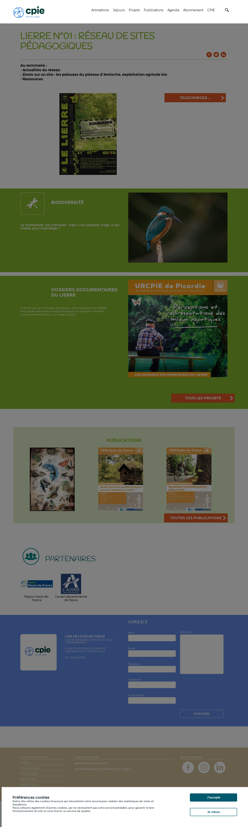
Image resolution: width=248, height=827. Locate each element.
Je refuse (213, 812)
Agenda (173, 10)
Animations (100, 10)
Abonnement (193, 10)
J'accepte (213, 797)
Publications (153, 10)
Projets (134, 10)
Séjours (119, 10)
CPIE (211, 10)
